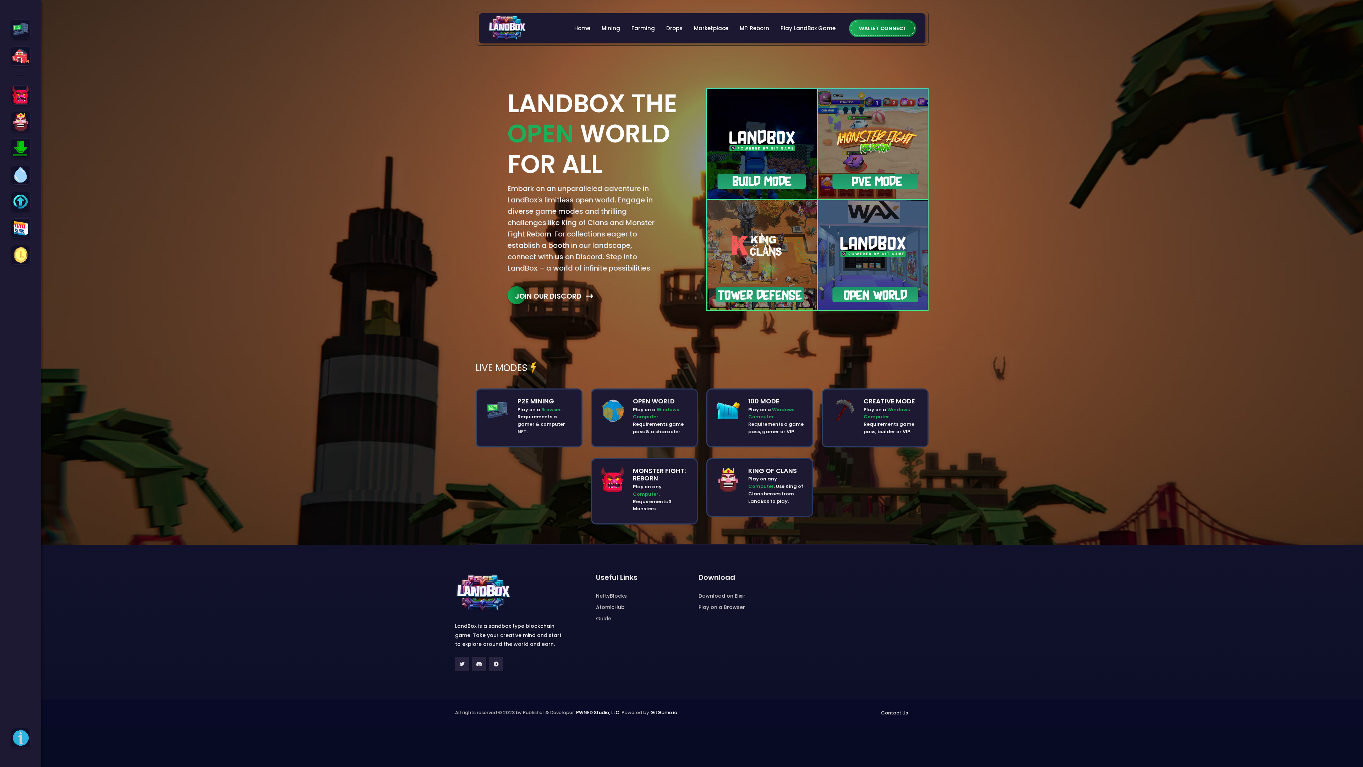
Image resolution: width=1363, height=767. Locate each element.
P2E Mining (536, 401)
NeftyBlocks (611, 595)
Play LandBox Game (808, 28)
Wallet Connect (883, 28)
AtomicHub (610, 607)
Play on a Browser (722, 607)
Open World (654, 401)
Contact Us (894, 712)
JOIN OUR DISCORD (548, 296)
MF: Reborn (754, 28)
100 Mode (763, 401)
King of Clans (772, 470)
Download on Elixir (722, 595)
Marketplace (711, 28)
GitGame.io (663, 712)
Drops (674, 28)
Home (582, 28)
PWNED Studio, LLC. (598, 712)
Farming (643, 28)
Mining (611, 28)
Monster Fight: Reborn (659, 474)
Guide (603, 618)
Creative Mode (889, 401)
